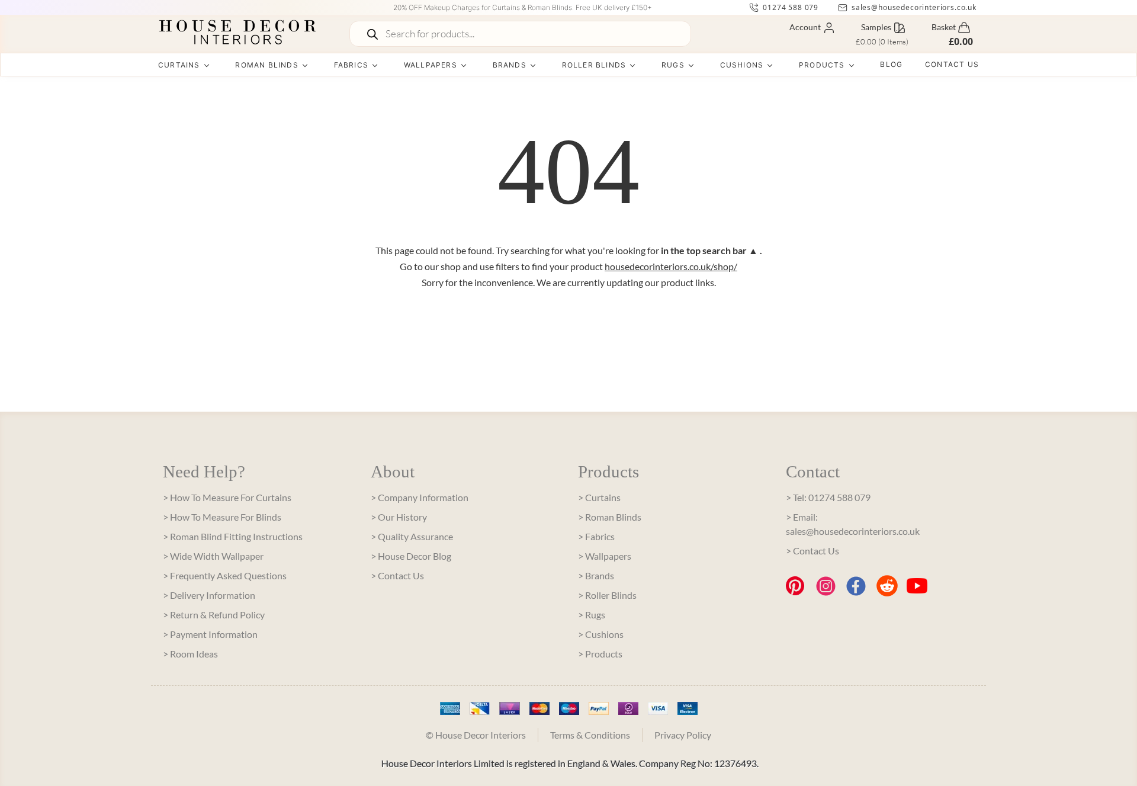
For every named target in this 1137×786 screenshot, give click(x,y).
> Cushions (601, 634)
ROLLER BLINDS (594, 64)
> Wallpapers (604, 556)
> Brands (596, 575)
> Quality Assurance (412, 536)
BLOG (891, 64)
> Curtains (599, 497)
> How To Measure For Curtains (227, 497)
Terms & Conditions (590, 734)
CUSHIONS (742, 64)
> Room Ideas (190, 653)
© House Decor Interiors (476, 734)
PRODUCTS (822, 64)
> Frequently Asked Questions (225, 575)
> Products (600, 653)
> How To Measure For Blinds (222, 516)
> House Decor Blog (411, 556)
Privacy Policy (682, 734)
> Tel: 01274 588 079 (828, 497)
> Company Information (419, 497)
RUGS (673, 64)
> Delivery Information (209, 595)
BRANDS (509, 64)
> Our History (399, 516)
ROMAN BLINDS (266, 64)
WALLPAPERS (430, 64)
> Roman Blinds (609, 516)
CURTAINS (179, 64)
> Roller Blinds (607, 595)
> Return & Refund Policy (214, 614)
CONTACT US (952, 64)
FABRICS (351, 64)
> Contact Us (397, 575)
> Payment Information (210, 634)
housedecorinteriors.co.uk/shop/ (671, 266)
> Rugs (591, 614)
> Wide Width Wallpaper (213, 556)
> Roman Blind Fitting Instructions (233, 536)
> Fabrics (596, 536)
